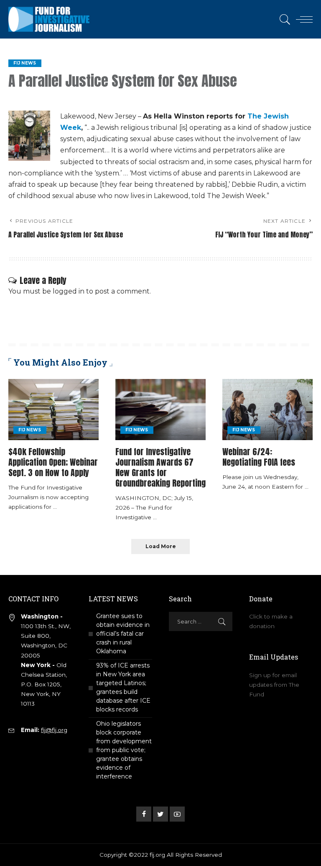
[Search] (283, 19)
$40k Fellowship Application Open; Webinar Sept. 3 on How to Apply (53, 462)
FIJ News (24, 63)
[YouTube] (177, 814)
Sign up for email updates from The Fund (274, 685)
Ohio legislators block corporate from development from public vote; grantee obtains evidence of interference (124, 750)
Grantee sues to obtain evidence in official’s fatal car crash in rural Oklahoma (123, 633)
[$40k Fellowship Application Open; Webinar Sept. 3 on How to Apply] (53, 409)
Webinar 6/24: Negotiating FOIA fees (258, 457)
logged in (68, 291)
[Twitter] (160, 814)
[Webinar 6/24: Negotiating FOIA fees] (267, 409)
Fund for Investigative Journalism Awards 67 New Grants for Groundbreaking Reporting (160, 467)
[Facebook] (143, 814)
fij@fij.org (54, 730)
